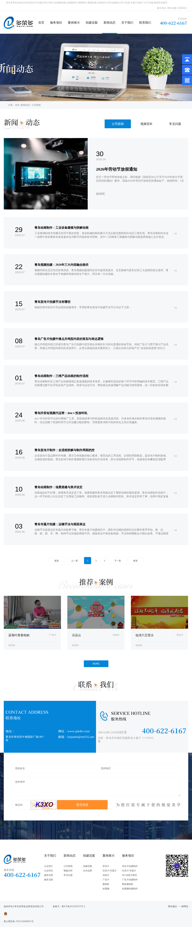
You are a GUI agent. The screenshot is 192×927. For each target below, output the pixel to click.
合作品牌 (87, 870)
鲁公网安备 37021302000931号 (19, 921)
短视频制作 (76, 96)
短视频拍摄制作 (130, 888)
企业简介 (48, 866)
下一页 (117, 560)
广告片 (106, 879)
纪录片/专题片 (110, 870)
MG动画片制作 (129, 875)
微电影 (106, 884)
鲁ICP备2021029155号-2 (73, 906)
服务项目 (161, 8)
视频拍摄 (99, 96)
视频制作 (88, 96)
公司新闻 (118, 123)
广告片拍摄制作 (130, 879)
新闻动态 (110, 22)
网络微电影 (127, 884)
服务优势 (48, 875)
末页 (135, 560)
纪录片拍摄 (137, 96)
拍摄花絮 (92, 22)
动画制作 (111, 96)
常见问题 (175, 123)
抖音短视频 (123, 96)
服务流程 (48, 879)
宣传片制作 (49, 96)
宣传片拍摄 (35, 96)
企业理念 (48, 870)
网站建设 (172, 906)
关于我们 (127, 22)
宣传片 (106, 866)
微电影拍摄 (177, 96)
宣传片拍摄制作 (130, 866)
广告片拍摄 (164, 96)
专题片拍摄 (150, 96)
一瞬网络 (183, 906)
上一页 (74, 560)
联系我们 (182, 8)
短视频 (106, 888)
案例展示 (74, 22)
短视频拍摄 (62, 96)
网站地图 (171, 8)
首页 (41, 22)
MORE (96, 663)
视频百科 (146, 123)
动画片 (106, 875)
